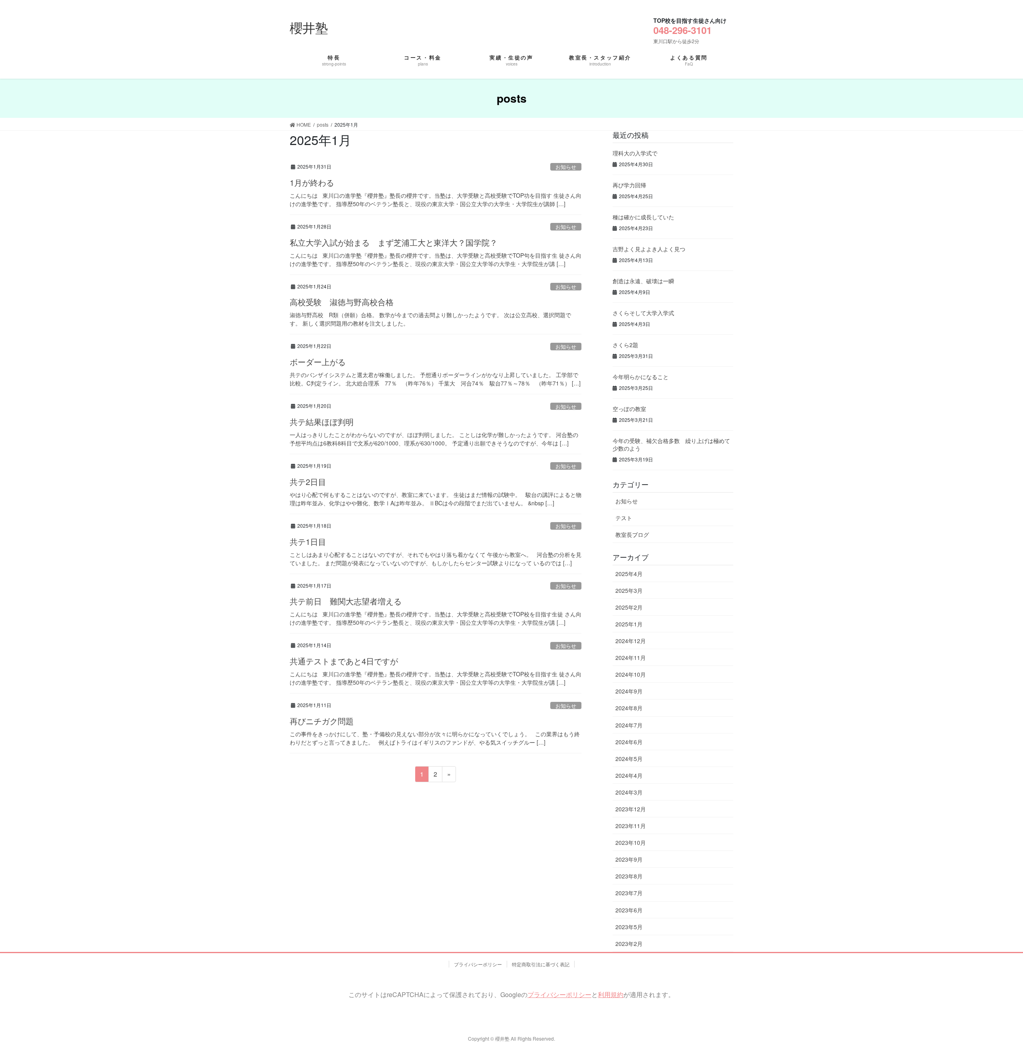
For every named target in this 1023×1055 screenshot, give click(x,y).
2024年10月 (630, 674)
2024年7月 (629, 725)
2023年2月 (629, 944)
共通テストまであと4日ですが (344, 661)
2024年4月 (629, 775)
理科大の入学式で (635, 153)
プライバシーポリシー (478, 964)
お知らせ (565, 167)
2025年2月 (629, 607)
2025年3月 (629, 590)
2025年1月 (629, 624)
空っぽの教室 (629, 409)
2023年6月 (629, 910)
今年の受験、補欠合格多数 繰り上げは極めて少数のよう (671, 445)
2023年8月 (629, 876)
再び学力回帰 (629, 185)
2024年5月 (629, 759)
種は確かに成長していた (643, 217)
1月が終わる (312, 182)
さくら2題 (625, 345)
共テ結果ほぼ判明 (322, 421)
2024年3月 (629, 792)
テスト (623, 518)
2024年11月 (630, 658)
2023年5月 (629, 927)
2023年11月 (630, 826)
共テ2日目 (308, 481)
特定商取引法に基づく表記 (540, 964)
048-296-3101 (682, 30)
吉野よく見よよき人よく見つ (649, 249)
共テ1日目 (308, 541)
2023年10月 (630, 842)
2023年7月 (629, 893)
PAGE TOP (987, 1008)
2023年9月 (629, 859)
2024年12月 (630, 641)
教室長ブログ (632, 534)
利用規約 (610, 994)
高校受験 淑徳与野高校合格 (342, 302)
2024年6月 (629, 742)
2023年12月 (630, 809)
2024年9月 (629, 691)
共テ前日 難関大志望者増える (346, 601)
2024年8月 (629, 708)
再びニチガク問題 (322, 721)
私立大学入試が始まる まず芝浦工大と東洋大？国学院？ (394, 242)
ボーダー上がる (318, 362)
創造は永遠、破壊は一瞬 (643, 281)
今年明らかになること (641, 377)
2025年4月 (629, 574)
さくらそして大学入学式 (643, 313)
